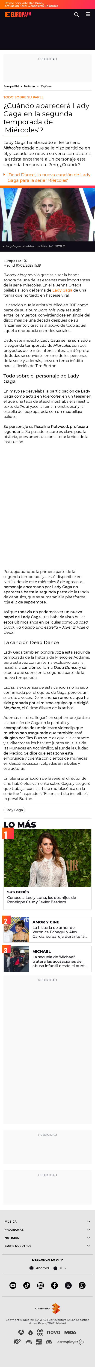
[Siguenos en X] (68, 1287)
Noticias (30, 86)
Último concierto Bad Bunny (24, 3)
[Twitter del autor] (25, 261)
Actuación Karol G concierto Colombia (31, 6)
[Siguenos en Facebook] (54, 1287)
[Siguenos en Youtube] (12, 1287)
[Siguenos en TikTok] (26, 1287)
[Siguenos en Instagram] (40, 1287)
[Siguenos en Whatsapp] (82, 1287)
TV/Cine (46, 86)
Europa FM (11, 86)
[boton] (69, 1222)
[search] (76, 14)
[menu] (88, 13)
